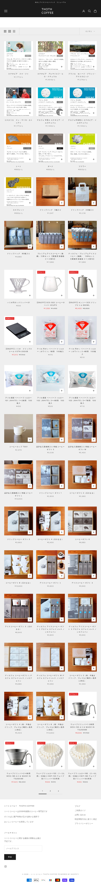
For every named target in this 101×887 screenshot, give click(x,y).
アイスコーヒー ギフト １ (50, 583)
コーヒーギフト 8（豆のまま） (19, 583)
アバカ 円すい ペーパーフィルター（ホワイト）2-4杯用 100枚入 (82, 351)
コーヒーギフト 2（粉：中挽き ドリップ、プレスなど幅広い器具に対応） (82, 678)
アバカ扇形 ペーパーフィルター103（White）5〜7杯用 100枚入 (82, 400)
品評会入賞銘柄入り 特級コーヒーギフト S (50, 448)
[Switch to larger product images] (5, 31)
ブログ (77, 806)
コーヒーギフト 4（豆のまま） (50, 539)
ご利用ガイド (80, 810)
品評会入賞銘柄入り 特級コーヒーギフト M (82, 448)
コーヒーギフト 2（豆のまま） (82, 493)
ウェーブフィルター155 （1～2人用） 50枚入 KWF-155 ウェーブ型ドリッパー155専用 (50, 776)
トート (18, 166)
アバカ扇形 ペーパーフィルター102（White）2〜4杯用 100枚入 (50, 400)
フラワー (82, 166)
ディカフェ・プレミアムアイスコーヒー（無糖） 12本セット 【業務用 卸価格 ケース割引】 (82, 256)
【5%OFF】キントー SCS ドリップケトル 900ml (82, 303)
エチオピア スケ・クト (18, 74)
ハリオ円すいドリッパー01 (18, 302)
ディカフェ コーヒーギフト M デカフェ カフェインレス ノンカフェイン (50, 678)
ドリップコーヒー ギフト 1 (50, 493)
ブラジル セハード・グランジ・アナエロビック (82, 75)
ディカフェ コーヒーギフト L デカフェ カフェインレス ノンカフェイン (18, 678)
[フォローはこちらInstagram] (5, 866)
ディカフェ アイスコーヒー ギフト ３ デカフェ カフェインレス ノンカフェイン (82, 629)
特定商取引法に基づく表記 (86, 819)
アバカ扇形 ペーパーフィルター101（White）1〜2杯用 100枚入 (18, 400)
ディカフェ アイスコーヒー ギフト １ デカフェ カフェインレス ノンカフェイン (50, 629)
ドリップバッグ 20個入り (82, 210)
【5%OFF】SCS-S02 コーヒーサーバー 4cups (50, 303)
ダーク (50, 166)
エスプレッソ (18, 210)
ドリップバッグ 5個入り (50, 210)
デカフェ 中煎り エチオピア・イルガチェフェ (50, 121)
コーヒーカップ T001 (18, 447)
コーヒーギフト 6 (82, 539)
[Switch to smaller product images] (9, 31)
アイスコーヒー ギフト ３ (82, 583)
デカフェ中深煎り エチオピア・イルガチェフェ (82, 121)
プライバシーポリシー (84, 823)
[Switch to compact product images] (14, 31)
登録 (10, 857)
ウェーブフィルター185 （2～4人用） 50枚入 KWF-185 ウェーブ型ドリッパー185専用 (82, 776)
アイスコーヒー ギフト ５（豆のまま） (18, 627)
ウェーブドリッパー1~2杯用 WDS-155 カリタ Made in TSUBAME (82, 727)
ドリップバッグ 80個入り (18, 254)
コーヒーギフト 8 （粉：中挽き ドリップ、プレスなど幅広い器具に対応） (51, 727)
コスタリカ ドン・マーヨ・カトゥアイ (18, 121)
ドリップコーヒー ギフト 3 (18, 539)
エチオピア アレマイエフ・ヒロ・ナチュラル (50, 75)
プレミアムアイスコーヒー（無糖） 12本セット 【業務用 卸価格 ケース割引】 (51, 256)
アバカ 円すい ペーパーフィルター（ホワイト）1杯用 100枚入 (50, 350)
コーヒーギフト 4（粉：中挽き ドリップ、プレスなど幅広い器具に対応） (19, 727)
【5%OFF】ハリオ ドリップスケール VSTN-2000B (18, 350)
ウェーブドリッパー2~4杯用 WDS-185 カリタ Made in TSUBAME (18, 776)
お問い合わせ (80, 815)
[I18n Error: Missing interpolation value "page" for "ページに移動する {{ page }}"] (58, 791)
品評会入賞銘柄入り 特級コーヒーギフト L (18, 494)
